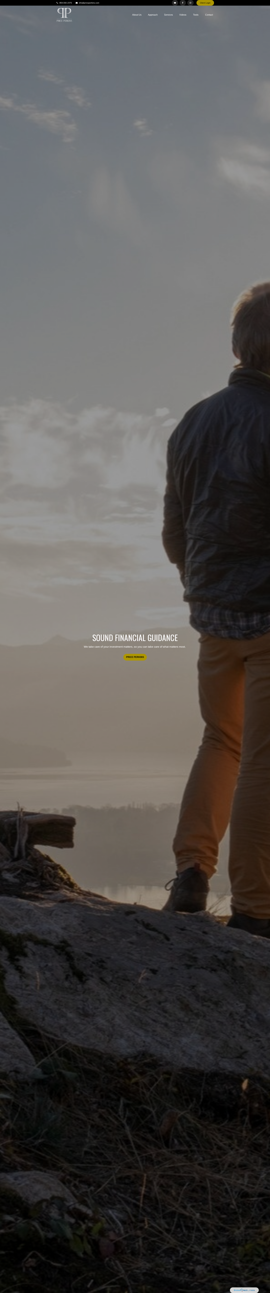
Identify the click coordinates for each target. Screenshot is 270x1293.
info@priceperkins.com (89, 3)
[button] (137, 14)
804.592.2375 (65, 3)
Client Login (205, 3)
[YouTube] (175, 3)
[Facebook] (183, 3)
